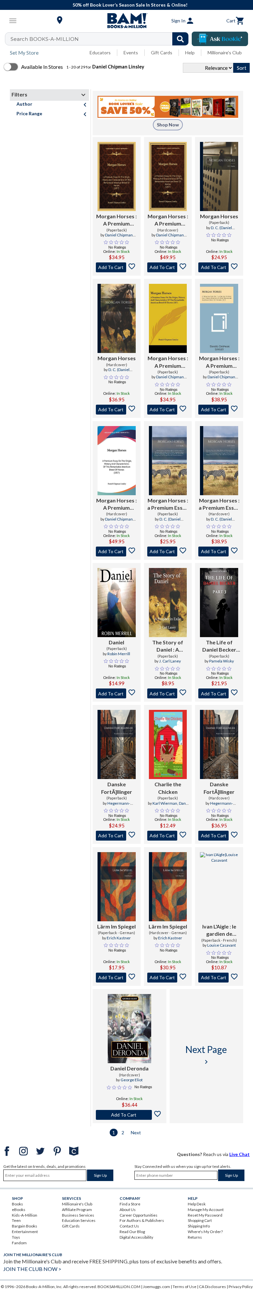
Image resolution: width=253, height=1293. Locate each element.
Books (17, 1203)
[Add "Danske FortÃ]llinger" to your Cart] (116, 836)
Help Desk (197, 1203)
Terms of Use (184, 1286)
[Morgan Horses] (219, 176)
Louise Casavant (221, 945)
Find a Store (130, 1203)
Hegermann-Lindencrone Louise (116, 806)
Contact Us (129, 1226)
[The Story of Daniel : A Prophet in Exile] (168, 602)
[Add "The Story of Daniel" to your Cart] (168, 693)
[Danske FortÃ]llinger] (116, 744)
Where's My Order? (205, 1231)
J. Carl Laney (170, 661)
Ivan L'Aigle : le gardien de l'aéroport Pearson (219, 930)
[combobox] (101, 39)
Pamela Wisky (221, 661)
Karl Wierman (165, 803)
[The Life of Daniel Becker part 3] (219, 602)
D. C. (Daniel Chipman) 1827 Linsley (219, 230)
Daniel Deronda (129, 1068)
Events (131, 52)
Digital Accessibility (136, 1237)
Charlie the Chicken (168, 788)
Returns (195, 1237)
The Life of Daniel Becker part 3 (219, 646)
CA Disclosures (212, 1286)
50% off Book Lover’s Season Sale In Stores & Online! (129, 5)
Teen (16, 1220)
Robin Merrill (118, 653)
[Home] (126, 20)
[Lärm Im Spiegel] (116, 886)
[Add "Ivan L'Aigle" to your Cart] (219, 978)
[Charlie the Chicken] (168, 744)
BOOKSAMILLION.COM (119, 1286)
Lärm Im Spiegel (116, 926)
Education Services (79, 1220)
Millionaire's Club (225, 52)
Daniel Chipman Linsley (119, 237)
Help (190, 52)
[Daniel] (116, 602)
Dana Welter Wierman (170, 806)
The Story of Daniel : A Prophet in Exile (168, 646)
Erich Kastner (119, 937)
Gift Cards (161, 52)
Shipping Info (199, 1226)
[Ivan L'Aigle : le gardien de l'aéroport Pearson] (219, 886)
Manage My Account (206, 1209)
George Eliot (132, 1079)
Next (136, 1132)
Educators (100, 52)
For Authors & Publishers (142, 1220)
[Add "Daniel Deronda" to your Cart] (129, 1115)
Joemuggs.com (156, 1286)
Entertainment (25, 1231)
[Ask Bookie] (220, 39)
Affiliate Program (77, 1209)
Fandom (19, 1242)
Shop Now (168, 124)
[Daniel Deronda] (129, 1028)
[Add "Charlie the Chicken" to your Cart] (168, 836)
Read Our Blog (132, 1231)
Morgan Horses (219, 216)
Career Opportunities (138, 1215)
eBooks (18, 1209)
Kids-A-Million (24, 1215)
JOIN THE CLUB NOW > (32, 1269)
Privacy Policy (241, 1286)
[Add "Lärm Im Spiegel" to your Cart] (116, 978)
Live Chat (239, 1154)
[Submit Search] (180, 38)
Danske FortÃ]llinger (116, 788)
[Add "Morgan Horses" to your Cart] (116, 267)
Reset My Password (205, 1215)
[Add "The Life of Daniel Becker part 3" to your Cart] (219, 693)
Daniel (116, 642)
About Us (128, 1209)
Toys (16, 1237)
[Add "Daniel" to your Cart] (116, 693)
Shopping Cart (200, 1220)
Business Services (78, 1215)
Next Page (206, 1055)
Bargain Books (24, 1226)
